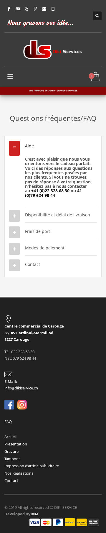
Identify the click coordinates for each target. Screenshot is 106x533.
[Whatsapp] (53, 8)
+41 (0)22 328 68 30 (50, 190)
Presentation (15, 444)
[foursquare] (35, 8)
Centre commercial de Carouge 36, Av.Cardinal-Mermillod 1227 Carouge (34, 332)
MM (34, 513)
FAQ (8, 421)
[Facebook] (8, 8)
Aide (29, 146)
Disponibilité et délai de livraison (57, 215)
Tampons (12, 458)
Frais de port (37, 231)
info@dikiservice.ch (21, 388)
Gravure (11, 451)
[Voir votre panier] (95, 77)
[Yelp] (26, 8)
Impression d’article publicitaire (31, 465)
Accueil (10, 436)
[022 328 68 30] (44, 8)
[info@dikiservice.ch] (17, 8)
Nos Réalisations (18, 473)
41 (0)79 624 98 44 (53, 193)
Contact (32, 264)
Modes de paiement (44, 248)
